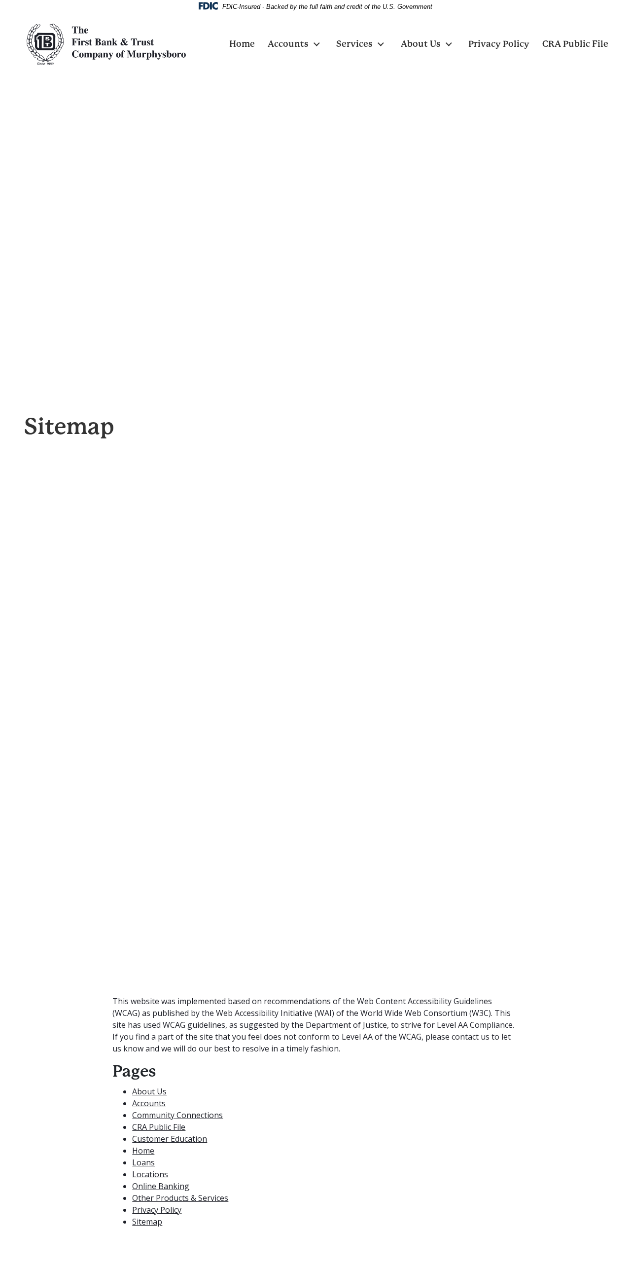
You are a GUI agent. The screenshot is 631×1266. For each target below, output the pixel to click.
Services (354, 44)
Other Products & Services (180, 1198)
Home (242, 44)
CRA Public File (575, 44)
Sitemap (147, 1221)
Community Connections (177, 1115)
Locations (150, 1174)
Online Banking (160, 1186)
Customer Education (169, 1138)
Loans (143, 1162)
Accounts (288, 44)
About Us (420, 44)
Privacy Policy (498, 44)
